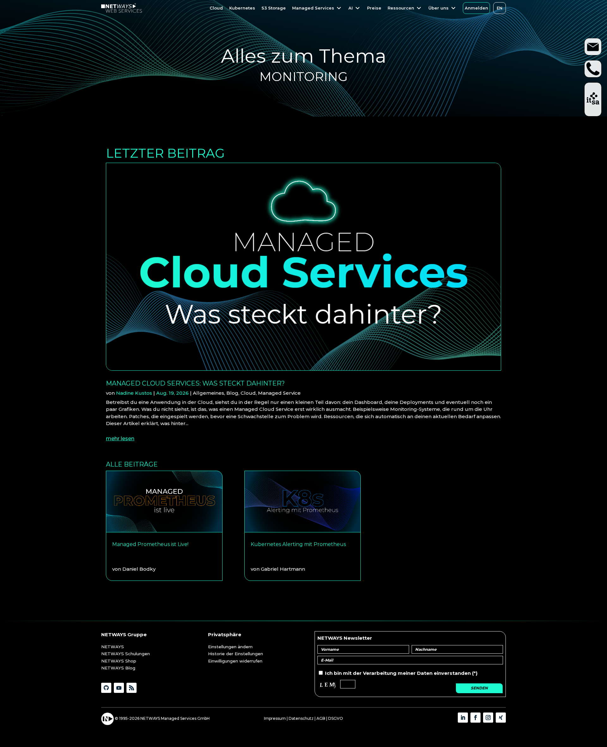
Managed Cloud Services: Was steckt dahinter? (195, 383)
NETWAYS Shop (118, 660)
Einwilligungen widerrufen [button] (235, 660)
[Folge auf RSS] (131, 688)
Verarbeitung (379, 673)
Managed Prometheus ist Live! (150, 544)
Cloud (248, 393)
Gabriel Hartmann (283, 569)
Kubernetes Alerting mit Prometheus (298, 544)
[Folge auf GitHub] (106, 688)
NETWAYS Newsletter (344, 638)
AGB (320, 718)
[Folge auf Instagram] (488, 717)
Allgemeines (208, 393)
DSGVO (335, 718)
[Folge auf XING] (501, 717)
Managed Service (279, 393)
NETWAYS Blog (118, 667)
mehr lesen (120, 439)
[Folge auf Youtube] (119, 688)
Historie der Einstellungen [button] (235, 653)
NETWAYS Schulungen (125, 653)
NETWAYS (112, 646)
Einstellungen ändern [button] (230, 646)
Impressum (275, 718)
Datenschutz (301, 718)
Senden (479, 688)
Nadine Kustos (134, 393)
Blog (232, 393)
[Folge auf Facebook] (475, 717)
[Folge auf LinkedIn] (463, 717)
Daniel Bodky (139, 569)
